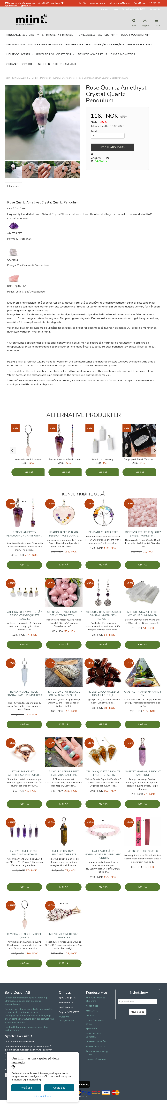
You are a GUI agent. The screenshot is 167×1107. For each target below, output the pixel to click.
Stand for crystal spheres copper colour (24, 773)
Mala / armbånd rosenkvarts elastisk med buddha (103, 854)
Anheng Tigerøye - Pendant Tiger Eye (64, 852)
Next (85, 122)
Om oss (104, 9)
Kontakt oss (139, 3)
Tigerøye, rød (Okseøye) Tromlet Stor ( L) (103, 693)
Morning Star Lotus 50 (143, 851)
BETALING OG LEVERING (93, 1035)
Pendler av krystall (50, 77)
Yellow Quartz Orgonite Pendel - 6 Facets (103, 773)
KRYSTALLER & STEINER (25, 77)
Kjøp (27, 472)
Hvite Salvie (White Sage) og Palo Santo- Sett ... (64, 693)
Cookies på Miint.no (96, 1059)
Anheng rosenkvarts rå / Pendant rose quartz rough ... (24, 615)
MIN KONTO (154, 3)
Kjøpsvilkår (155, 9)
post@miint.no (66, 1020)
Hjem (7, 77)
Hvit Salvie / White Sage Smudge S (64, 936)
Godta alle (59, 1087)
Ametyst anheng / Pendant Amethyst (142, 773)
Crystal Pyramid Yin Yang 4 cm (142, 693)
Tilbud (115, 9)
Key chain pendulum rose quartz (24, 936)
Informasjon (13, 186)
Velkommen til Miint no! (119, 3)
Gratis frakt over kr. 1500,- (134, 9)
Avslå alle (26, 1087)
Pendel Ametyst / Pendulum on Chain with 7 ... (24, 536)
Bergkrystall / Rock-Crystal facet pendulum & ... (24, 695)
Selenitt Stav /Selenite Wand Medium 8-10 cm (142, 613)
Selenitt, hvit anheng (102, 459)
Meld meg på (137, 1011)
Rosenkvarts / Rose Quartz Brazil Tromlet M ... (142, 534)
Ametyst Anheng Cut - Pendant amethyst (24, 852)
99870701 (64, 1017)
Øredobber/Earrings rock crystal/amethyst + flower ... (103, 615)
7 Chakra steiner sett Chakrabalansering (64, 773)
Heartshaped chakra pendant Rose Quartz (64, 534)
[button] (13, 450)
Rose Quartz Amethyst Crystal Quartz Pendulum (103, 77)
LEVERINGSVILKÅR (96, 1041)
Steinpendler (68, 77)
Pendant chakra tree (103, 532)
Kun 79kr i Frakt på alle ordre (92, 3)
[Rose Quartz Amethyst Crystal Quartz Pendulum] (42, 122)
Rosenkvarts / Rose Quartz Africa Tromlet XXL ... (64, 613)
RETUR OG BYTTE (95, 1046)
